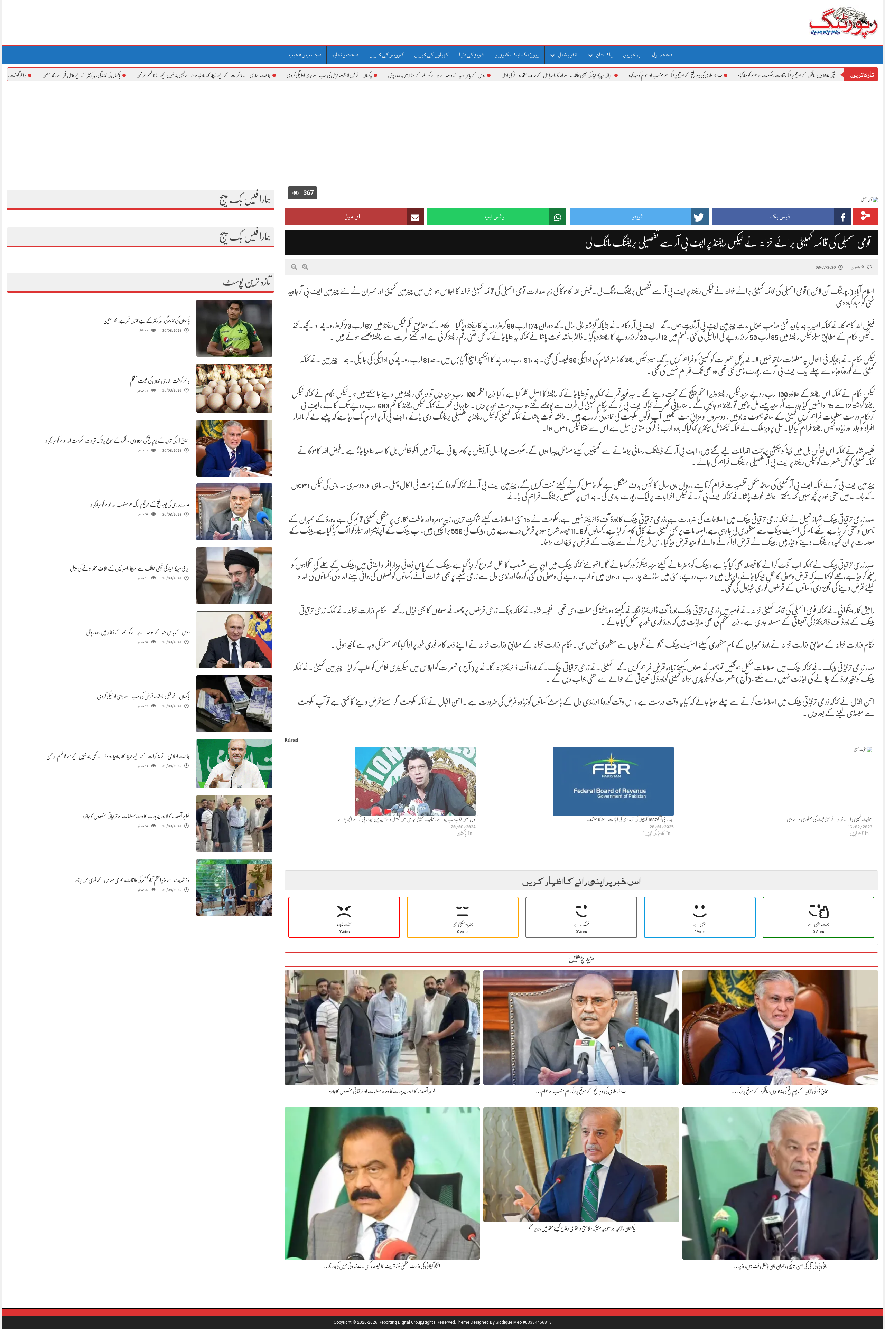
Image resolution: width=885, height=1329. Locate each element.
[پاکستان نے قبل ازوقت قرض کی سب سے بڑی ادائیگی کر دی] (234, 703)
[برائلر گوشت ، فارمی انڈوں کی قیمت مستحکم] (234, 388)
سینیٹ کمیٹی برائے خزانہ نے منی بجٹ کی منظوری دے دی (829, 819)
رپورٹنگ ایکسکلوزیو (517, 54)
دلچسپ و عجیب (305, 54)
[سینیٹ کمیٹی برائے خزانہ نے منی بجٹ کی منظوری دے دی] (776, 781)
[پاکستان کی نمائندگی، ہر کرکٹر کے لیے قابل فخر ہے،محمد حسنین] (234, 328)
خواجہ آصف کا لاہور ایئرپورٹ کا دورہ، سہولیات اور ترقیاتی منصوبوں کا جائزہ (136, 816)
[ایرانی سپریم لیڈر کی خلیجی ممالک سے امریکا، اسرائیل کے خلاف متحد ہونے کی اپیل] (234, 575)
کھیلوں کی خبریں (431, 54)
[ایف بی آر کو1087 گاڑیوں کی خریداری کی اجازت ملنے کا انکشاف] (578, 781)
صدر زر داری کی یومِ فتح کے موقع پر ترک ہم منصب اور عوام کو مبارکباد (740, 75)
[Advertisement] (442, 133)
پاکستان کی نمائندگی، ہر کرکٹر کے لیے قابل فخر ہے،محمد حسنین (146, 75)
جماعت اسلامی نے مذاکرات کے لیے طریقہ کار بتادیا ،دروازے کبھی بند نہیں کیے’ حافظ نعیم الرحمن (268, 75)
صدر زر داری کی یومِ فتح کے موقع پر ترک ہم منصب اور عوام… (581, 1091)
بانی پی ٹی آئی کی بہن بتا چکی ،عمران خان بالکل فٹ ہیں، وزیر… (780, 1266)
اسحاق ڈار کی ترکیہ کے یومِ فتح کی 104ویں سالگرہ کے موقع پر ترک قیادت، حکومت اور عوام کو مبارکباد (118, 441)
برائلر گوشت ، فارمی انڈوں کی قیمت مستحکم (62, 75)
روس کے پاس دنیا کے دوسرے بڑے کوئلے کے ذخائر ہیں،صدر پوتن (501, 75)
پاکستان (604, 54)
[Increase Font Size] (305, 267)
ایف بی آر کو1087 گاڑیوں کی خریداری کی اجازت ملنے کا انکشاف (630, 819)
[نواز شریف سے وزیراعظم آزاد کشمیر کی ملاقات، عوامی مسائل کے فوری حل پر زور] (234, 887)
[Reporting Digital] (827, 22)
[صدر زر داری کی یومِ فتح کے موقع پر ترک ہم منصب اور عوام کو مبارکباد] (234, 511)
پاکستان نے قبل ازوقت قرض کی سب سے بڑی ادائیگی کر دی (394, 75)
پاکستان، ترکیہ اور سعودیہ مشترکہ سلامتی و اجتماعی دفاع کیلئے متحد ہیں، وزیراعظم (581, 1228)
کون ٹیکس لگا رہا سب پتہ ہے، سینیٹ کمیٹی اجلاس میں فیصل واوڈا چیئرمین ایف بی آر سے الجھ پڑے (407, 819)
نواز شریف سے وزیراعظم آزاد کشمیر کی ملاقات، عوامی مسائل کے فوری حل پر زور (132, 880)
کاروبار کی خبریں (387, 54)
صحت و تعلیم (345, 54)
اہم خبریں (632, 54)
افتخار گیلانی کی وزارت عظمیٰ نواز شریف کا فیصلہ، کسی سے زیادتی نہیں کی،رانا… (382, 1266)
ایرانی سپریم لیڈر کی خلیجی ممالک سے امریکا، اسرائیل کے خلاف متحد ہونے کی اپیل (621, 75)
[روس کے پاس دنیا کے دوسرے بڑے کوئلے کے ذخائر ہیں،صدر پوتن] (234, 639)
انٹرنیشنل (567, 54)
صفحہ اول (662, 54)
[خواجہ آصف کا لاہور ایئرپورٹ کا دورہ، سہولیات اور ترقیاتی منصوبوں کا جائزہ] (234, 823)
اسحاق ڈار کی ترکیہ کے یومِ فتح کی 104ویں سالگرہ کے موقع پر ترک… (780, 1091)
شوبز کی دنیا (471, 54)
